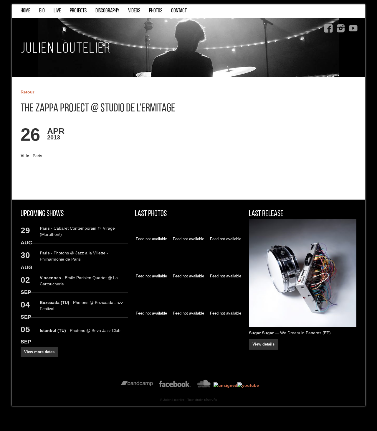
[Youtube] (353, 28)
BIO (42, 11)
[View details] (302, 273)
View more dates (39, 352)
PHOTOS (155, 11)
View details (263, 344)
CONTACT (179, 11)
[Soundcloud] (204, 385)
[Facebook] (328, 28)
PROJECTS (78, 11)
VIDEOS (134, 11)
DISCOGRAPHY (107, 11)
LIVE (57, 11)
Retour (27, 92)
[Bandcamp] (137, 385)
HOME (25, 11)
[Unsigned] (225, 385)
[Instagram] (340, 28)
